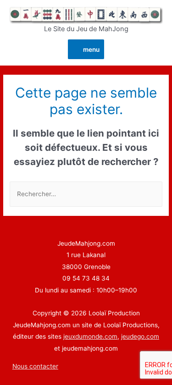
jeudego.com (140, 336)
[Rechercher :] (86, 194)
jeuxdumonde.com (90, 336)
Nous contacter (35, 366)
